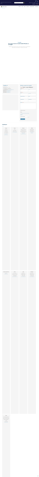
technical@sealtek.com (9, 90)
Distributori (36, 6)
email (20, 93)
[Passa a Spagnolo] (37, 4)
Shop (22, 6)
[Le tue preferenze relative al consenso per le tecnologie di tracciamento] (38, 476)
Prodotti (20, 6)
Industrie (28, 6)
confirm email (29, 93)
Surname (29, 89)
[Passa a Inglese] (36, 4)
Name (20, 89)
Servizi (25, 6)
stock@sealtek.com (9, 91)
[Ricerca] (24, 2)
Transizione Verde (32, 6)
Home (2, 8)
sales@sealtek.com (8, 92)
